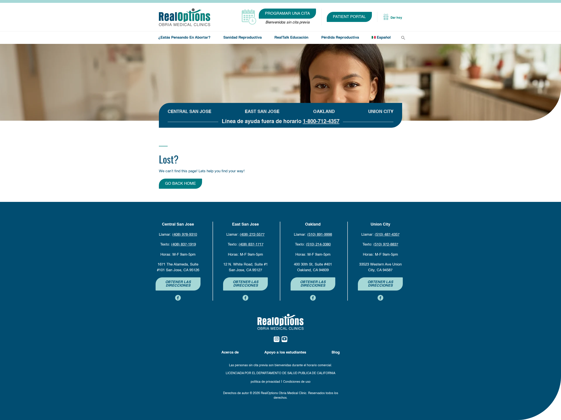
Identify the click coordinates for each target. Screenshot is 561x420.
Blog (336, 352)
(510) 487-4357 (387, 235)
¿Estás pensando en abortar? (184, 37)
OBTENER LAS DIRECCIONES (178, 283)
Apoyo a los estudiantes (285, 352)
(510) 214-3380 (318, 244)
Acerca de (230, 352)
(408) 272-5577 (252, 235)
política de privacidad (265, 381)
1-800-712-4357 (321, 121)
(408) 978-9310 (184, 235)
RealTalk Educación (291, 37)
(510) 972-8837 (385, 244)
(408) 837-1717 (251, 244)
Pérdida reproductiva (340, 37)
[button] (403, 38)
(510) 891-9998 (319, 235)
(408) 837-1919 (183, 244)
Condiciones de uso (297, 381)
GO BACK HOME (180, 184)
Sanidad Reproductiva (242, 37)
